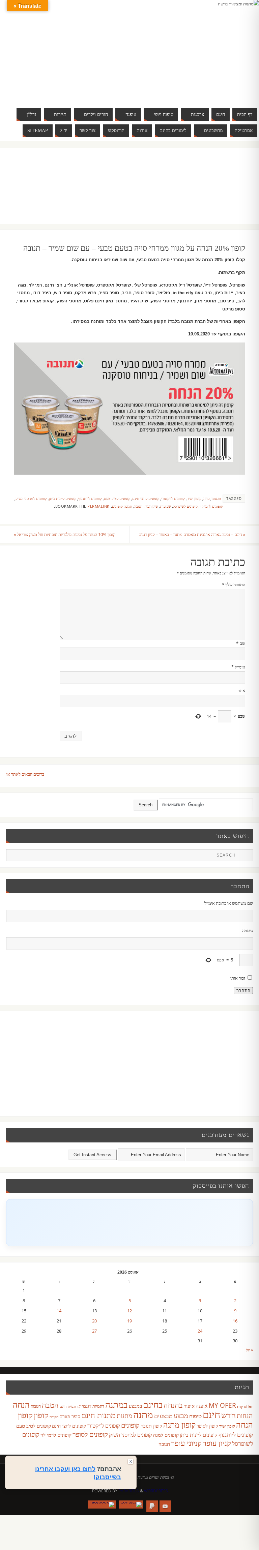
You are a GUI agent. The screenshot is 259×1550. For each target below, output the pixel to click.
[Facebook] (102, 1504)
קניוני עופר (186, 1443)
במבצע (135, 1405)
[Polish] (240, 50)
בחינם (153, 1404)
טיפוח (195, 1416)
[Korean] (227, 50)
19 (129, 1321)
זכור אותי (237, 978)
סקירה (54, 1416)
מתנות (124, 1415)
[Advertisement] (122, 192)
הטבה (50, 1405)
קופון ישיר (194, 498)
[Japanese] (220, 50)
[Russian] (193, 58)
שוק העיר (151, 506)
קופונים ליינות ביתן (62, 498)
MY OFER (222, 1405)
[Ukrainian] (213, 58)
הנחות (245, 1415)
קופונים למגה (166, 1434)
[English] (193, 50)
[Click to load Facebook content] (129, 1222)
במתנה (116, 1404)
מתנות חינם (98, 1415)
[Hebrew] (206, 50)
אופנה (202, 1405)
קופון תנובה (151, 1426)
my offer (245, 1406)
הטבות (36, 1406)
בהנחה (173, 1405)
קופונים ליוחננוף (90, 498)
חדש (228, 1415)
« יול (249, 1350)
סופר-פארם (69, 1416)
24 (200, 1331)
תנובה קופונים (122, 506)
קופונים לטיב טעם (117, 498)
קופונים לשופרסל (185, 506)
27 (94, 1331)
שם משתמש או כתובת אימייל (228, 903)
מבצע (181, 1415)
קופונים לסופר (90, 1434)
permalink (98, 506)
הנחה (21, 1404)
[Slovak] (200, 58)
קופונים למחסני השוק (31, 498)
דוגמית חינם (69, 1406)
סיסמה (247, 930)
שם (240, 643)
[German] (200, 50)
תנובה (138, 506)
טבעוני (216, 498)
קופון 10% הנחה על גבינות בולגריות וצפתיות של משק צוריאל (64, 534)
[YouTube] (165, 1506)
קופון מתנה (179, 1425)
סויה (206, 498)
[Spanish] (206, 58)
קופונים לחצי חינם (145, 498)
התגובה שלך (233, 585)
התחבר (243, 990)
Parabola (128, 1491)
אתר (241, 690)
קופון (41, 1415)
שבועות (165, 506)
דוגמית (85, 1405)
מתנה (143, 1414)
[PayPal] (152, 1506)
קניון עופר (217, 1443)
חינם (211, 1414)
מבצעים (163, 1415)
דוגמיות (98, 1406)
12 (129, 1311)
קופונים (130, 1425)
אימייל (238, 667)
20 (94, 1321)
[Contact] (131, 1504)
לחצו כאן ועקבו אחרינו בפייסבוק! (78, 1473)
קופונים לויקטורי (173, 498)
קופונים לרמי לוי (211, 506)
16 (235, 1321)
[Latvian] (233, 50)
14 (59, 1311)
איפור (189, 1405)
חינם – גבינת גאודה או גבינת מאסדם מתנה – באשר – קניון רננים (192, 534)
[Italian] (213, 50)
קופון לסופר (207, 1426)
